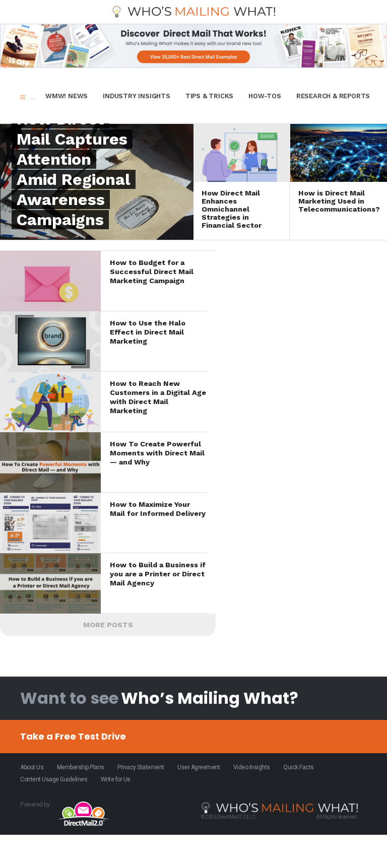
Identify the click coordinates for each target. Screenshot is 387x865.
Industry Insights (136, 96)
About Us (31, 767)
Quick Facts (298, 767)
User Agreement (198, 767)
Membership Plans (80, 767)
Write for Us (116, 779)
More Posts (108, 625)
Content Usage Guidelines (53, 779)
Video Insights (251, 767)
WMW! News (66, 96)
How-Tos (264, 96)
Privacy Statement (140, 767)
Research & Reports (333, 96)
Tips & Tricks (209, 96)
